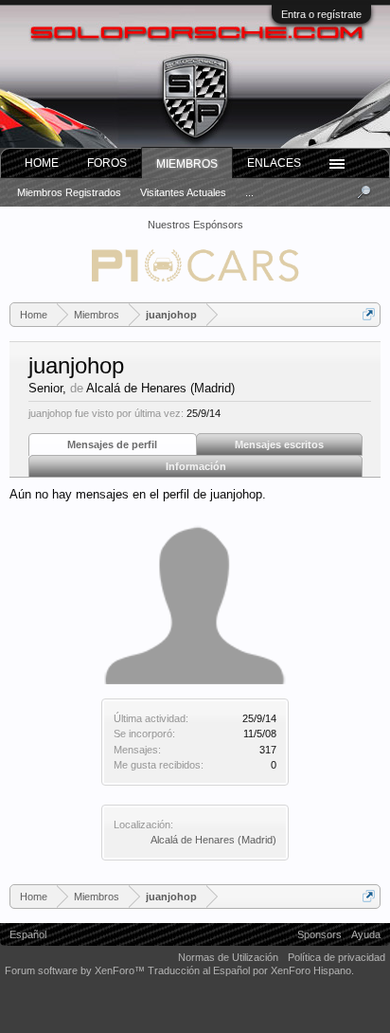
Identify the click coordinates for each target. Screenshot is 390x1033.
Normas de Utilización (228, 957)
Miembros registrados (69, 192)
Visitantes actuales (183, 192)
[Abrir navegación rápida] (369, 314)
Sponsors (319, 934)
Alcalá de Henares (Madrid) (213, 839)
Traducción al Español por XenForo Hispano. (251, 970)
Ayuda (366, 934)
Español (27, 934)
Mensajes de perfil (112, 444)
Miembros (187, 164)
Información (196, 466)
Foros (107, 163)
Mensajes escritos (279, 444)
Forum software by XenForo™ (76, 970)
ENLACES (274, 163)
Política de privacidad (336, 957)
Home (42, 163)
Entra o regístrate (321, 14)
